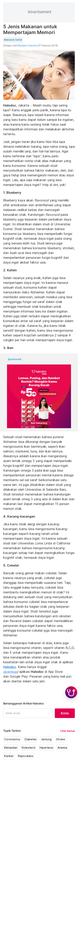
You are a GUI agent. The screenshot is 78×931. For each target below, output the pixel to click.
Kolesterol (28, 747)
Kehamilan (10, 747)
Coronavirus (12, 739)
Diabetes (31, 739)
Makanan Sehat (13, 39)
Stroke (60, 739)
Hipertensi (46, 747)
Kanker (9, 756)
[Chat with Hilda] (71, 692)
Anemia (62, 747)
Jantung (46, 739)
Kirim (65, 713)
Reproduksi (25, 756)
